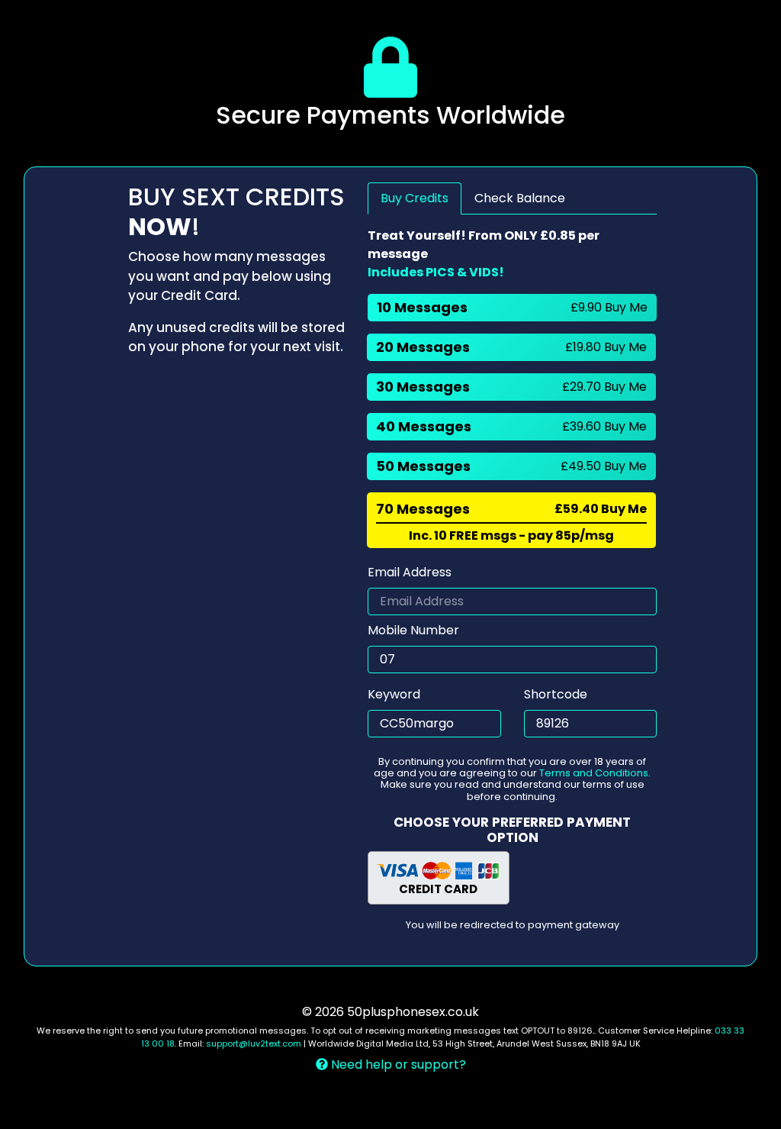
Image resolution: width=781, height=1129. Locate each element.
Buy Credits (414, 198)
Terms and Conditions (593, 772)
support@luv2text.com (253, 1043)
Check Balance (519, 198)
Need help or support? (397, 1064)
